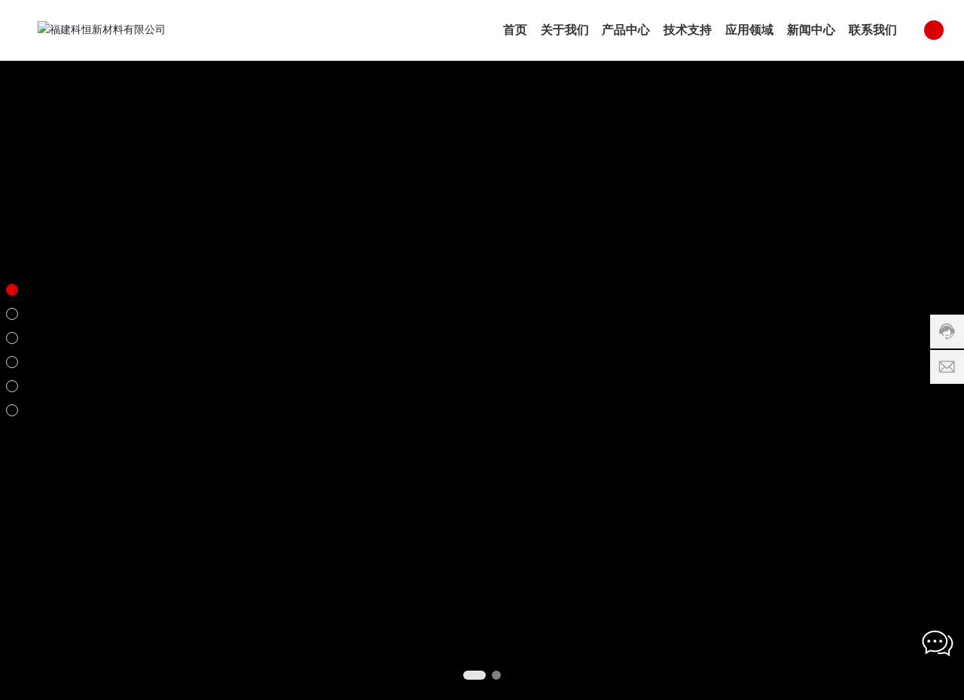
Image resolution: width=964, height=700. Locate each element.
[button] (474, 675)
